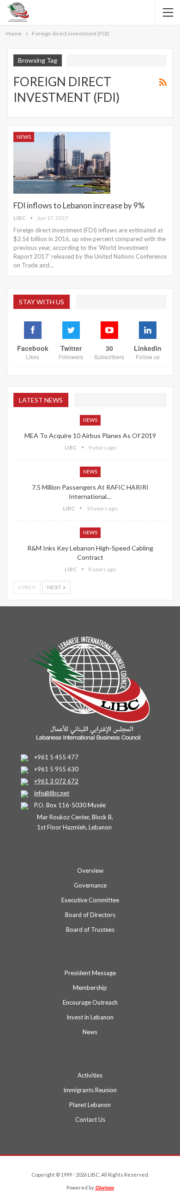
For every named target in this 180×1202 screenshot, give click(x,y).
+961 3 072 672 (56, 781)
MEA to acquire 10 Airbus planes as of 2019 (90, 435)
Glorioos (104, 1187)
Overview (90, 870)
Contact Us (90, 1119)
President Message (90, 973)
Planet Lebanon (90, 1104)
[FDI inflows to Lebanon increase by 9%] (61, 163)
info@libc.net (51, 793)
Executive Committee (90, 900)
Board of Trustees (90, 929)
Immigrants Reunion (90, 1090)
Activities (90, 1075)
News (24, 137)
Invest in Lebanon (90, 1017)
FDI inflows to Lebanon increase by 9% (78, 205)
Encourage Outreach (90, 1002)
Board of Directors (90, 914)
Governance (90, 885)
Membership (90, 987)
